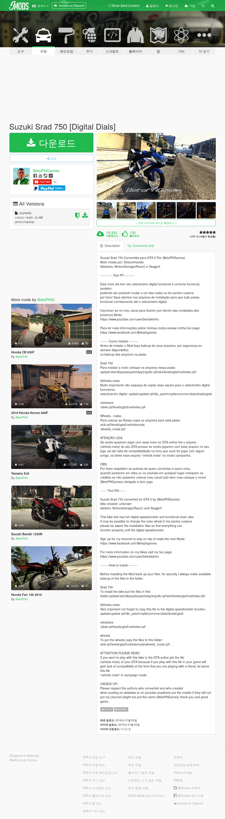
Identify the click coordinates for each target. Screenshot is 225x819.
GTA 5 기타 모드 (94, 811)
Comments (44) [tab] (142, 245)
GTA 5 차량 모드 (94, 765)
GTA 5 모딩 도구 (94, 757)
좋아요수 (134, 236)
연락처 (178, 757)
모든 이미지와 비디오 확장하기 (156, 223)
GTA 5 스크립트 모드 (97, 788)
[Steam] (45, 175)
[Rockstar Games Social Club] (50, 175)
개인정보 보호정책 (186, 765)
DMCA (178, 780)
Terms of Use (183, 772)
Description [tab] (111, 245)
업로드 (154, 5)
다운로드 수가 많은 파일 (144, 780)
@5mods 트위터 (188, 788)
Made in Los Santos (23, 760)
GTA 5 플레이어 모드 (97, 795)
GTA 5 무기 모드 (94, 780)
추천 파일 (134, 765)
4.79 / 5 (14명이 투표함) (203, 236)
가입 (191, 5)
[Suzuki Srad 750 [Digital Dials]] (156, 166)
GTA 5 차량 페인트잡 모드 (100, 772)
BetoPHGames (46, 170)
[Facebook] (35, 175)
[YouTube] (40, 175)
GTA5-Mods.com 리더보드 (146, 795)
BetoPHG (45, 299)
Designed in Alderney (24, 755)
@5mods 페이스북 (190, 795)
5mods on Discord (190, 803)
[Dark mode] (203, 5)
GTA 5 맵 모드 (92, 803)
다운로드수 (112, 236)
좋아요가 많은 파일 (141, 772)
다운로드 (56, 142)
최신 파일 (134, 757)
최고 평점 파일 (138, 788)
